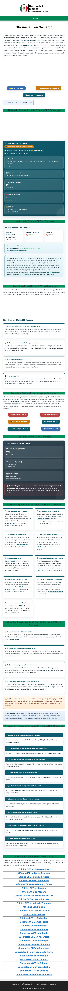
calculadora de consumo (45, 547)
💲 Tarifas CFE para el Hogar (19, 429)
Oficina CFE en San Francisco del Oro (34, 895)
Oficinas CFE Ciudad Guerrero (34, 910)
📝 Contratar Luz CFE (51, 421)
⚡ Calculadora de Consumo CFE (48, 88)
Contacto (53, 984)
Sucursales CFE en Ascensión (34, 937)
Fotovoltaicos (38, 150)
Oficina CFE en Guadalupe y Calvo (34, 884)
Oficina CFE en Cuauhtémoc (34, 880)
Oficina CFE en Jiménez (34, 888)
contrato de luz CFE (12, 561)
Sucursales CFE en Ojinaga (34, 963)
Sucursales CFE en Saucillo (34, 970)
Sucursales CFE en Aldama (34, 929)
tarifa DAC (40, 549)
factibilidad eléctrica (56, 591)
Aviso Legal (15, 984)
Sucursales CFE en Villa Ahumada (34, 974)
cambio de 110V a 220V (13, 523)
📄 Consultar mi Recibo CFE (34, 95)
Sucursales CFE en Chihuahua (34, 944)
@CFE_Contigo (11, 464)
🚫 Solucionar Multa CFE (50, 414)
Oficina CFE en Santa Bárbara (34, 899)
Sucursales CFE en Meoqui (34, 955)
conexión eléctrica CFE (14, 606)
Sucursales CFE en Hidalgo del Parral (34, 952)
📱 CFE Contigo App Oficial (18, 421)
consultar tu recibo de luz (51, 272)
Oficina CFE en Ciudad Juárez (34, 877)
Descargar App (11, 476)
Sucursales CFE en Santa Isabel (34, 967)
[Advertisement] (34, 71)
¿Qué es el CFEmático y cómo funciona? (17, 250)
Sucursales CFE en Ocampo (34, 959)
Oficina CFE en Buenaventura (34, 869)
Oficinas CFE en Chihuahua (34, 918)
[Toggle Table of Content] (30, 102)
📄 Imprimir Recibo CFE (51, 429)
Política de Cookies (27, 984)
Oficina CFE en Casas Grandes (34, 873)
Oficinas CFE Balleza (34, 907)
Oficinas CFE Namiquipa (34, 925)
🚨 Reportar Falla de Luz (18, 414)
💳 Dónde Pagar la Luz (16, 88)
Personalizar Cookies (41, 984)
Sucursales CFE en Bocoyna (34, 940)
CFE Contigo (25, 274)
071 (7, 185)
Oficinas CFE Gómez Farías (34, 922)
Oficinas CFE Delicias (34, 914)
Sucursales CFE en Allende (34, 933)
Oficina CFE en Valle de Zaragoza (34, 903)
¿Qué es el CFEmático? (12, 211)
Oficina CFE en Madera (34, 892)
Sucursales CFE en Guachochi (34, 948)
